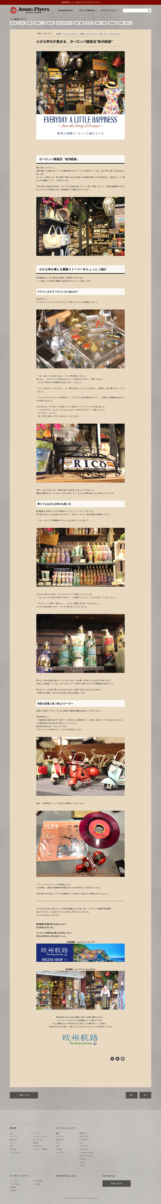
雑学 (29, 23)
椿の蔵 (35, 1143)
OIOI (81, 1143)
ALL (11, 1133)
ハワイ (22, 23)
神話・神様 (79, 23)
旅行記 (13, 23)
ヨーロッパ (66, 33)
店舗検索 (13, 1187)
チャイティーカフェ (40, 1136)
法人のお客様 (38, 1181)
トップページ (14, 1181)
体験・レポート (125, 23)
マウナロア (37, 1133)
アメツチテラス (15, 1152)
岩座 (11, 1146)
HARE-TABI (37, 1146)
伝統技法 (112, 23)
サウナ (89, 23)
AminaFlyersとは (65, 10)
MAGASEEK (84, 1149)
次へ (145, 1095)
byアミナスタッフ (64, 23)
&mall (82, 1165)
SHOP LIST (84, 1146)
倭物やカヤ (14, 1139)
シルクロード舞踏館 (40, 1149)
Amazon (83, 1162)
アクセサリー (74, 33)
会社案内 (13, 1190)
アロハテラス (38, 1139)
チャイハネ (13, 1136)
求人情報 (36, 1184)
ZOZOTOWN (84, 1136)
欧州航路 (58, 33)
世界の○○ (39, 23)
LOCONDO (84, 1139)
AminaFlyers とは (66, 1176)
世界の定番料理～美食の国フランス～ (51, 936)
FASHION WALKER (87, 1152)
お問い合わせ (116, 1183)
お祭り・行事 (100, 23)
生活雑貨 (81, 33)
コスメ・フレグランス (92, 33)
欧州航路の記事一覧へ (45, 927)
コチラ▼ (91, 969)
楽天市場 (83, 1159)
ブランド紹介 (14, 1184)
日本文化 (50, 23)
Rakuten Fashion (86, 1156)
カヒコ (12, 1143)
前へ (132, 1095)
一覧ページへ (24, 1095)
